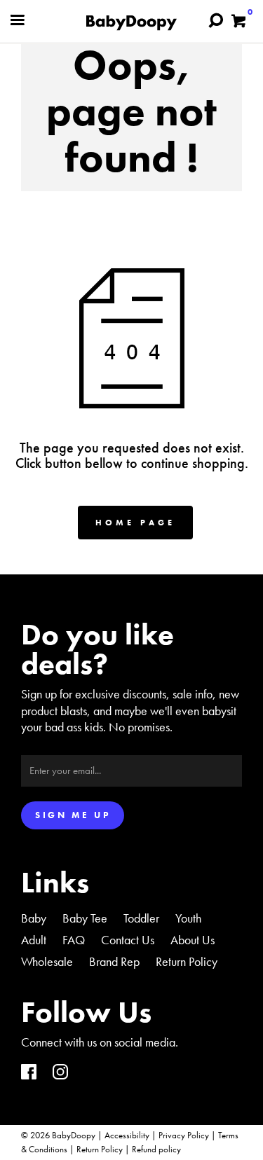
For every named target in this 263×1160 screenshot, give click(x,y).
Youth (188, 918)
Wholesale (47, 961)
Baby (33, 918)
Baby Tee (84, 918)
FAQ (73, 940)
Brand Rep (114, 961)
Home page (135, 522)
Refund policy (156, 1149)
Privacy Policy (184, 1135)
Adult (33, 940)
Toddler (141, 918)
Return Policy (186, 961)
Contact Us (127, 940)
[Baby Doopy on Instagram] (60, 1073)
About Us (192, 940)
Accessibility (126, 1135)
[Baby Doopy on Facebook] (28, 1073)
